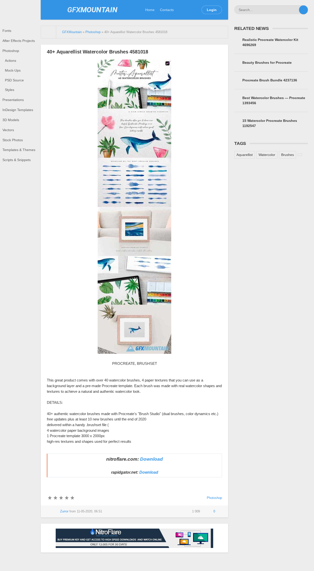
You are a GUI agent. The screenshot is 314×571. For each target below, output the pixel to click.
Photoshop (10, 51)
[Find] (303, 9)
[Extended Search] (294, 9)
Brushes (287, 155)
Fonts (6, 31)
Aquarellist (244, 155)
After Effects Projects (18, 41)
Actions (10, 61)
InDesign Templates (17, 110)
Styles (9, 90)
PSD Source (14, 80)
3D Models (10, 120)
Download (151, 459)
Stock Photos (12, 140)
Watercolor (267, 155)
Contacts (167, 10)
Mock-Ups (13, 70)
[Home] (48, 32)
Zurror (64, 511)
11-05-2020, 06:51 (89, 511)
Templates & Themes (18, 150)
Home (150, 10)
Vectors (8, 130)
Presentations (13, 100)
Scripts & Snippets (16, 160)
